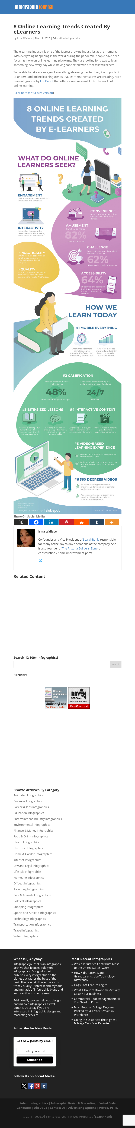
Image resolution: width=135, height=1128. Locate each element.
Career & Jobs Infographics (31, 807)
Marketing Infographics (29, 878)
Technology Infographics (30, 919)
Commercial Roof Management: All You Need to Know (97, 1000)
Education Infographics (66, 38)
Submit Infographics (34, 1103)
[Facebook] (36, 522)
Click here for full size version (33, 93)
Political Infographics (27, 901)
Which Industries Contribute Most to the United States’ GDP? (96, 966)
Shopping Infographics (28, 907)
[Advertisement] (67, 612)
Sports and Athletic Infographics (35, 913)
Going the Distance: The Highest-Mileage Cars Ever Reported (95, 1021)
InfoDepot (46, 81)
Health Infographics (27, 842)
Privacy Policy (108, 1108)
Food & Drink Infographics (31, 836)
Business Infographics (28, 801)
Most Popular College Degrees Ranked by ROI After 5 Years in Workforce (94, 1011)
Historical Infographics (28, 848)
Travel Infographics (26, 930)
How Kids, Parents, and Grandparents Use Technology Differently (94, 976)
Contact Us (57, 1108)
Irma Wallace (24, 38)
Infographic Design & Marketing (73, 1103)
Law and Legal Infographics (31, 866)
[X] (21, 522)
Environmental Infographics (32, 825)
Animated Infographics (29, 795)
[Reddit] (81, 522)
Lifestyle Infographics (27, 872)
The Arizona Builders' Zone (80, 548)
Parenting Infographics (29, 889)
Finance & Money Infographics (33, 831)
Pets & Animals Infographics (32, 895)
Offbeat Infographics (27, 883)
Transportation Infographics (32, 924)
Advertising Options (82, 1108)
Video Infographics (26, 936)
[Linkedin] (51, 522)
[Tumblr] (96, 522)
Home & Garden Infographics (33, 854)
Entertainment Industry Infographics (38, 819)
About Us (40, 1108)
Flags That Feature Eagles (90, 985)
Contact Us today (25, 1008)
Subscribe (34, 1060)
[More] (112, 522)
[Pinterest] (66, 522)
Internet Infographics (27, 860)
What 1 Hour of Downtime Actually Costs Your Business (97, 992)
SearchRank (91, 539)
